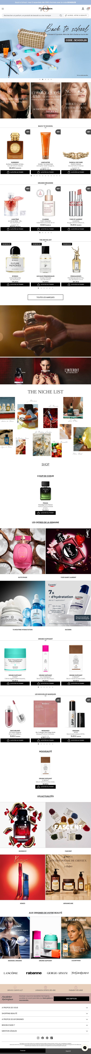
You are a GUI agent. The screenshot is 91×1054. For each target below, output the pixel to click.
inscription (71, 998)
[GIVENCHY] (45, 48)
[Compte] (83, 9)
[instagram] (38, 1038)
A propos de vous (10, 1007)
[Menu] (3, 9)
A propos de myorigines (13, 1019)
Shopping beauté (9, 1013)
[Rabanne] (34, 973)
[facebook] (42, 1038)
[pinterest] (47, 1038)
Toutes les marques (46, 297)
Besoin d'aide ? (8, 1025)
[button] (39, 79)
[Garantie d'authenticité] (76, 100)
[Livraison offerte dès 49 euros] (45, 100)
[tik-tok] (51, 1038)
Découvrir (15, 917)
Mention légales (9, 1031)
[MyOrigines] (45, 8)
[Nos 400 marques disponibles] (15, 100)
